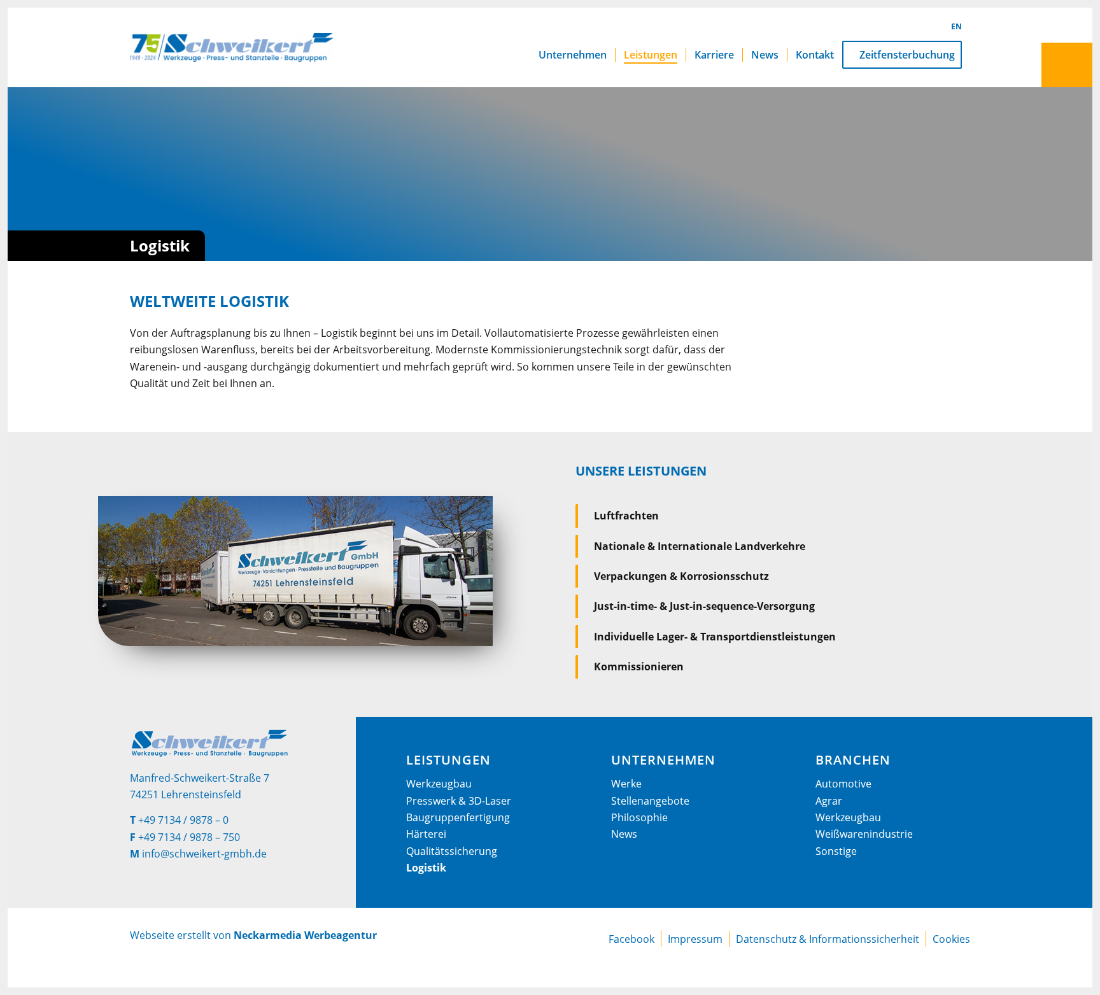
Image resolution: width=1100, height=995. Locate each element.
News (624, 834)
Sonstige (836, 851)
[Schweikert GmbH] (232, 47)
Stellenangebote (650, 801)
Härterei (426, 834)
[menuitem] (572, 47)
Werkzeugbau (439, 784)
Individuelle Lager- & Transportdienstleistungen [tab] (715, 637)
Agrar (828, 801)
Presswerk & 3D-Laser (458, 801)
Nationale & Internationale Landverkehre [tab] (699, 546)
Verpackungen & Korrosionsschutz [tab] (681, 576)
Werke (626, 784)
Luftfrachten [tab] (626, 516)
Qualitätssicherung (451, 851)
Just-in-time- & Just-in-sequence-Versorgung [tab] (704, 606)
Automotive (843, 784)
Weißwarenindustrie (864, 834)
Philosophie (639, 817)
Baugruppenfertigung (458, 817)
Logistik (426, 868)
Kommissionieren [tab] (639, 667)
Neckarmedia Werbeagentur (305, 935)
